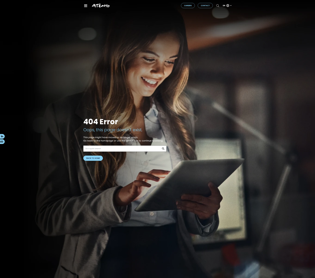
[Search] (163, 149)
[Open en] (231, 5)
